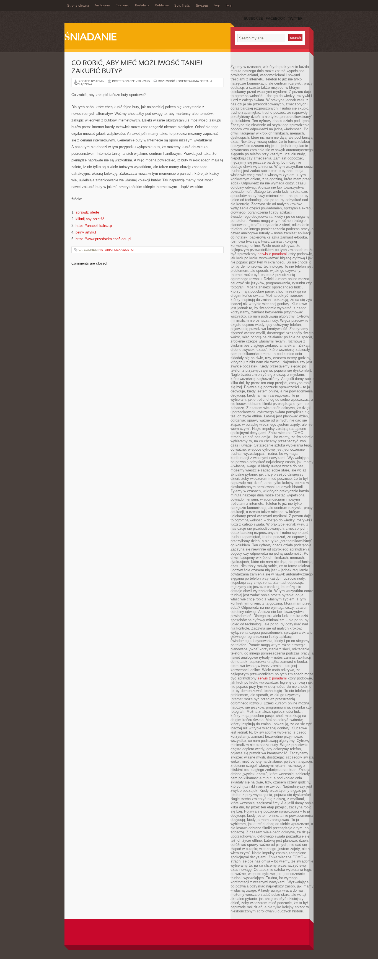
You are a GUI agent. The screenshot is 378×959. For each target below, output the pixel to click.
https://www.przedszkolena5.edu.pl (103, 239)
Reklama (162, 5)
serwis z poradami (272, 254)
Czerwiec (123, 5)
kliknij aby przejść (90, 219)
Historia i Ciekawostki (116, 249)
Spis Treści (182, 5)
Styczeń (202, 5)
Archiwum (102, 5)
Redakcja (142, 5)
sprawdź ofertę (87, 212)
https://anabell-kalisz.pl (94, 226)
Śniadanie (90, 37)
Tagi (216, 5)
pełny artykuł (86, 232)
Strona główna (78, 5)
